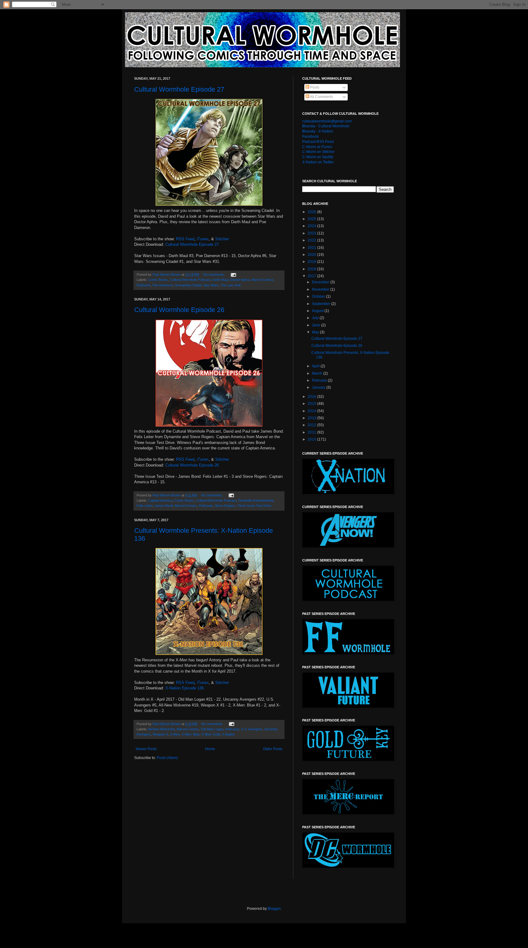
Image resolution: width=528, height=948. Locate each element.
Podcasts (144, 285)
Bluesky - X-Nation (317, 131)
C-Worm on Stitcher (318, 152)
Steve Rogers (225, 505)
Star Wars (211, 285)
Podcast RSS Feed (318, 142)
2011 (312, 432)
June (316, 325)
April (316, 366)
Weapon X (160, 734)
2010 (312, 439)
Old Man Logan (212, 729)
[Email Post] (233, 274)
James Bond (163, 505)
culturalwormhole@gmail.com (327, 121)
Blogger (274, 908)
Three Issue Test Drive (254, 505)
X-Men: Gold (210, 734)
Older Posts (272, 749)
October (319, 296)
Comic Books (158, 279)
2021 (312, 247)
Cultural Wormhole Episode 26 (179, 310)
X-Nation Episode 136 (184, 688)
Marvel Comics (262, 279)
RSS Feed (185, 239)
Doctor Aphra (240, 279)
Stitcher (222, 239)
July (316, 318)
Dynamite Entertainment (255, 500)
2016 (312, 396)
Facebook (310, 136)
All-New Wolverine (161, 729)
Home (210, 749)
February (320, 380)
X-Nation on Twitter (318, 162)
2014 (312, 411)
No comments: (214, 274)
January (319, 387)
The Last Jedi (230, 285)
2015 (312, 403)
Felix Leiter (144, 505)
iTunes (203, 239)
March (317, 373)
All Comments (321, 97)
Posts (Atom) (167, 758)
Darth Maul (220, 279)
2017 (312, 276)
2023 (312, 233)
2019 (312, 262)
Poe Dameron (162, 285)
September (321, 304)
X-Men (175, 734)
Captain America (160, 500)
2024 (312, 226)
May (316, 332)
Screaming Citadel (188, 285)
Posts (314, 87)
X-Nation (228, 734)
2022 (312, 240)
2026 (312, 212)
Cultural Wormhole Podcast (190, 279)
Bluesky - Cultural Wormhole (326, 126)
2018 (312, 269)
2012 (312, 425)
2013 (312, 418)
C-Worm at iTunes (317, 147)
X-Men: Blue (191, 734)
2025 (312, 219)
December (321, 282)
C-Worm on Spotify (317, 157)
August (318, 311)
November (321, 289)
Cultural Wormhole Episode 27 (179, 89)
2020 (312, 254)
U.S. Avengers (251, 729)
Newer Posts (146, 749)
